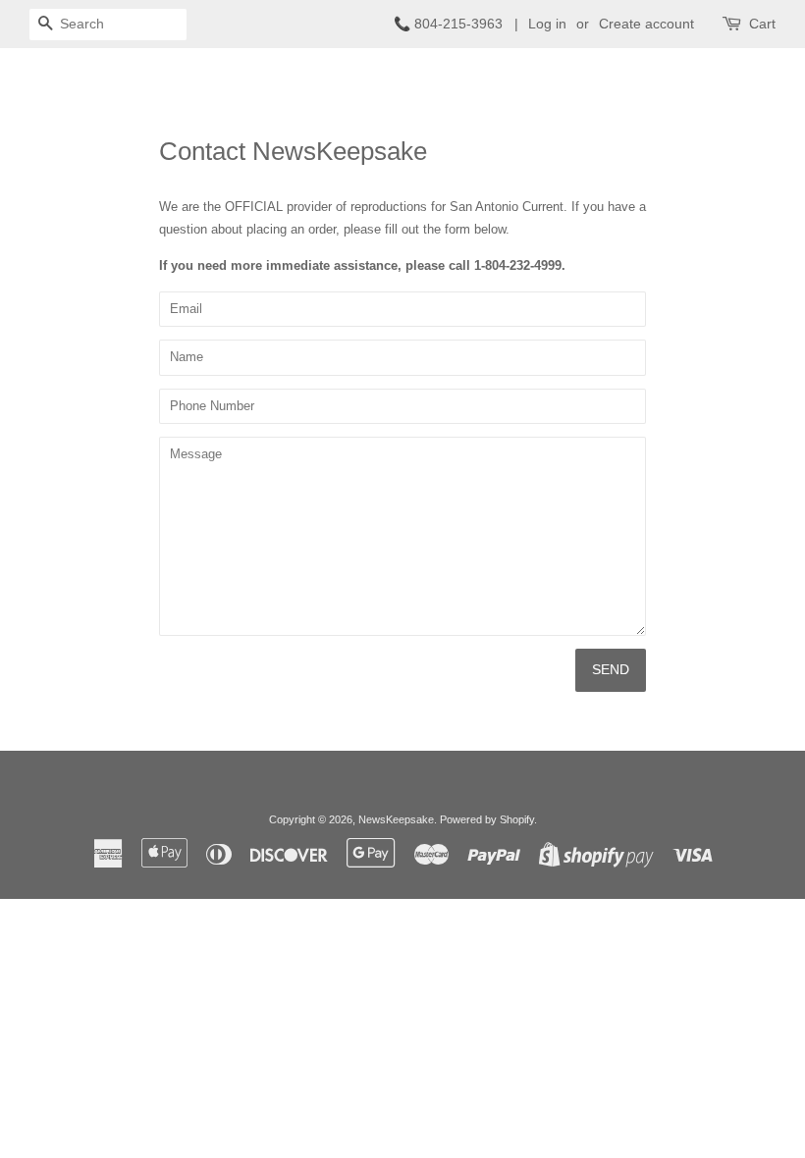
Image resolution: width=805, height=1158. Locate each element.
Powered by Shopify (487, 819)
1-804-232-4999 (518, 265)
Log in (547, 23)
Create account (646, 23)
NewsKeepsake (396, 819)
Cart (762, 23)
